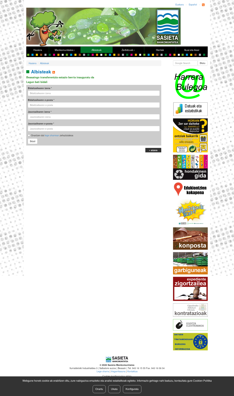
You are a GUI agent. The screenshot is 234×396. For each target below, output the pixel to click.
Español (193, 4)
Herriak (160, 50)
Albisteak (97, 50)
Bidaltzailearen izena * (40, 88)
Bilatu (202, 63)
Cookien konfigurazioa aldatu (117, 376)
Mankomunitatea (64, 50)
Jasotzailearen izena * (39, 111)
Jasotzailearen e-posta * (41, 123)
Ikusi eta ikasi (191, 50)
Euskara (179, 4)
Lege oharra (103, 371)
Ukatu (114, 389)
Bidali (32, 141)
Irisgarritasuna (118, 371)
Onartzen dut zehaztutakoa (52, 135)
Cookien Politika (202, 380)
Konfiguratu (132, 389)
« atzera (153, 150)
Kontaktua (132, 371)
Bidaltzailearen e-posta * (41, 99)
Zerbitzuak (127, 50)
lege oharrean (52, 135)
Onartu (99, 389)
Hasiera (37, 50)
